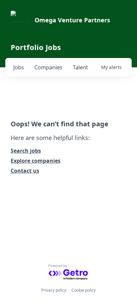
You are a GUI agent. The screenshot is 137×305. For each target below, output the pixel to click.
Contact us (25, 170)
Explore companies (36, 160)
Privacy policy (53, 290)
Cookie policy (83, 290)
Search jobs (26, 150)
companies (48, 67)
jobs (18, 67)
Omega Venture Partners (72, 20)
